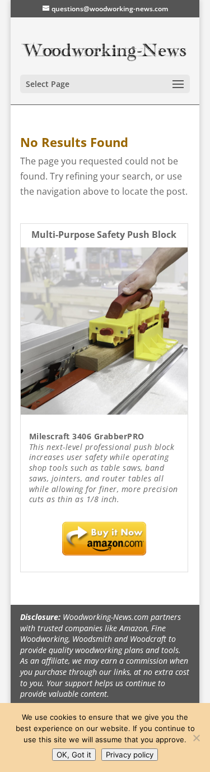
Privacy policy (129, 754)
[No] (196, 737)
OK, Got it (74, 754)
